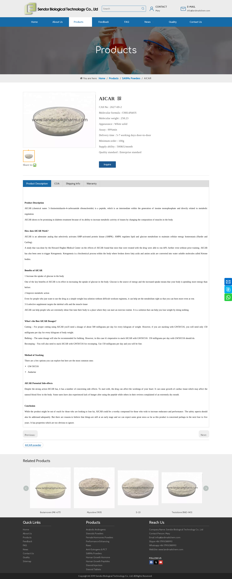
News (25, 549)
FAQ (25, 545)
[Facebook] (151, 562)
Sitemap (27, 561)
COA (56, 183)
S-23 (94, 512)
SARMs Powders (94, 553)
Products (27, 537)
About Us (27, 533)
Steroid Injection (94, 565)
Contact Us (28, 553)
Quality (26, 557)
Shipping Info (73, 183)
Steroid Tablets (93, 569)
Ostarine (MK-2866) (182, 512)
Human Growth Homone (98, 557)
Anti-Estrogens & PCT (96, 549)
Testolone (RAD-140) (138, 512)
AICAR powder (33, 445)
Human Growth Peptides (98, 561)
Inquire (107, 164)
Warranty (92, 183)
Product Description (37, 183)
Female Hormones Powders (99, 537)
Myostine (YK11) (50, 512)
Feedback (27, 541)
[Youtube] (161, 562)
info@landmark (194, 10)
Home (26, 529)
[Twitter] (156, 562)
